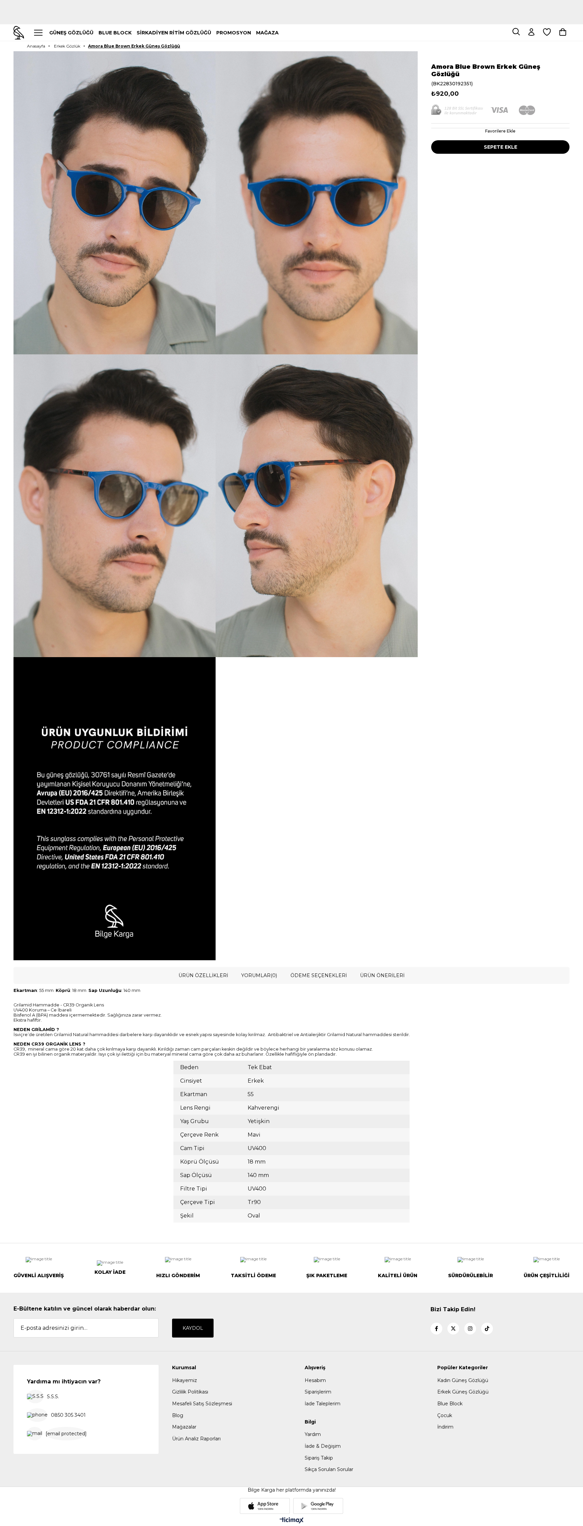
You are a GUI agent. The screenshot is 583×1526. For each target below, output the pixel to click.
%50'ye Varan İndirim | (292, 15)
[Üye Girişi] (531, 32)
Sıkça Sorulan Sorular (329, 1469)
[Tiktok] (487, 1328)
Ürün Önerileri (382, 975)
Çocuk (444, 1415)
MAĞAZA (267, 33)
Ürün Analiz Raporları (196, 1439)
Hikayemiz (184, 1380)
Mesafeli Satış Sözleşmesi (202, 1404)
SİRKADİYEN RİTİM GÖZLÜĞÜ (174, 33)
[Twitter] (453, 1328)
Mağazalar (184, 1427)
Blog (177, 1415)
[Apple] (265, 1506)
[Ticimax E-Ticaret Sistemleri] (292, 1520)
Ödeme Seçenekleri (318, 975)
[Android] (318, 1506)
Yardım (313, 1434)
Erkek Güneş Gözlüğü (463, 1392)
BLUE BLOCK (115, 33)
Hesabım (315, 1380)
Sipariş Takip (319, 1458)
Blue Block (450, 1404)
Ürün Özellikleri (203, 975)
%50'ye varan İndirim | (291, 3)
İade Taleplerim (322, 1404)
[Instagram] (470, 1328)
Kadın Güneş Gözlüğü (462, 1380)
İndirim (445, 1427)
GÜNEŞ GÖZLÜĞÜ (71, 33)
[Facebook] (436, 1328)
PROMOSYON (233, 33)
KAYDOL (193, 1328)
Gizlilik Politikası (190, 1392)
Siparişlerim (318, 1392)
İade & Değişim (323, 1446)
